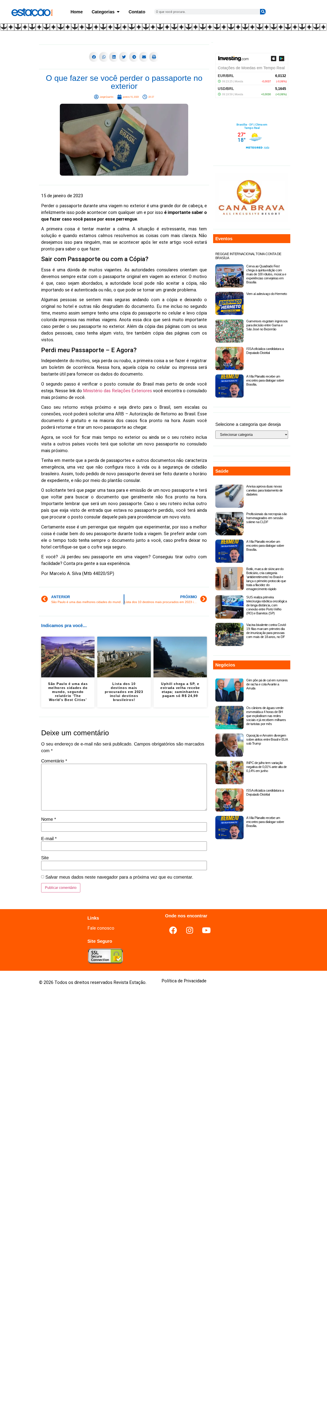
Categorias (103, 11)
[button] (94, 57)
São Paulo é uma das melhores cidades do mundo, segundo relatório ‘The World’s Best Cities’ (68, 692)
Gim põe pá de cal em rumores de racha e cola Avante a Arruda (267, 684)
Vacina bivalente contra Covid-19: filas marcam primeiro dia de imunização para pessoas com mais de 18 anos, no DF (266, 631)
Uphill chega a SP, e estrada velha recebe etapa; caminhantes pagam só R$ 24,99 (180, 690)
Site (45, 857)
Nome (48, 819)
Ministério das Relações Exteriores (117, 390)
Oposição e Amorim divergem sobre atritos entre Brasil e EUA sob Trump (267, 739)
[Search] (263, 11)
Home (77, 11)
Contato (137, 11)
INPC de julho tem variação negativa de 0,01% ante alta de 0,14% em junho (266, 767)
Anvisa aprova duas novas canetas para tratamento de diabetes (264, 490)
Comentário (54, 761)
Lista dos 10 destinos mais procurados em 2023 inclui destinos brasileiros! (124, 692)
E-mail (49, 838)
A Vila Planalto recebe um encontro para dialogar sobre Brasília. (265, 380)
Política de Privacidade (183, 980)
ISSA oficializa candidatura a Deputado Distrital (265, 351)
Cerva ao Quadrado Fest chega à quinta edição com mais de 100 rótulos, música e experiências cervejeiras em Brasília (266, 274)
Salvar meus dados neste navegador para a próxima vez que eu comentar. (119, 877)
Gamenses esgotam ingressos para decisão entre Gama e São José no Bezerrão (267, 325)
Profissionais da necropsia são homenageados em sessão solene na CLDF (266, 518)
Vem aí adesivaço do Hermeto (266, 294)
